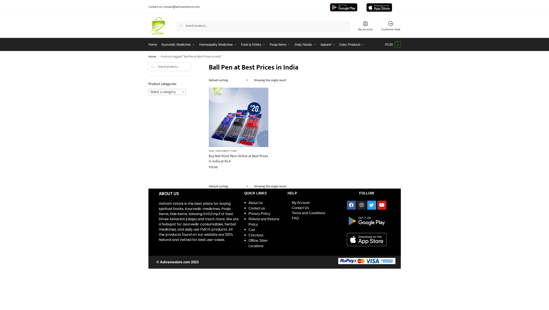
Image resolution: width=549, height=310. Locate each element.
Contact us (257, 208)
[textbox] (167, 92)
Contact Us (300, 208)
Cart (252, 230)
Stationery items (226, 151)
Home (152, 56)
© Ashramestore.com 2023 (177, 262)
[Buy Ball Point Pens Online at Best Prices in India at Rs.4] (238, 117)
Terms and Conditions (308, 213)
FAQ (295, 218)
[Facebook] (351, 205)
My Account (365, 29)
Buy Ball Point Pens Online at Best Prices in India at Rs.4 (238, 159)
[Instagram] (361, 205)
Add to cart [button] (238, 176)
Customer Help (390, 29)
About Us (256, 203)
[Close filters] (192, 65)
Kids (211, 151)
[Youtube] (381, 205)
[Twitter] (371, 205)
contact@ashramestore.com (181, 6)
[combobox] (167, 92)
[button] (393, 44)
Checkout (256, 235)
